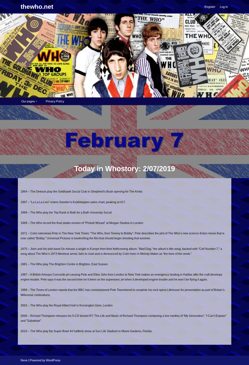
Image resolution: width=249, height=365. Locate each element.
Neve (24, 360)
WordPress (53, 360)
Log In (224, 6)
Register (209, 6)
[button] (36, 101)
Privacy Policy (55, 101)
